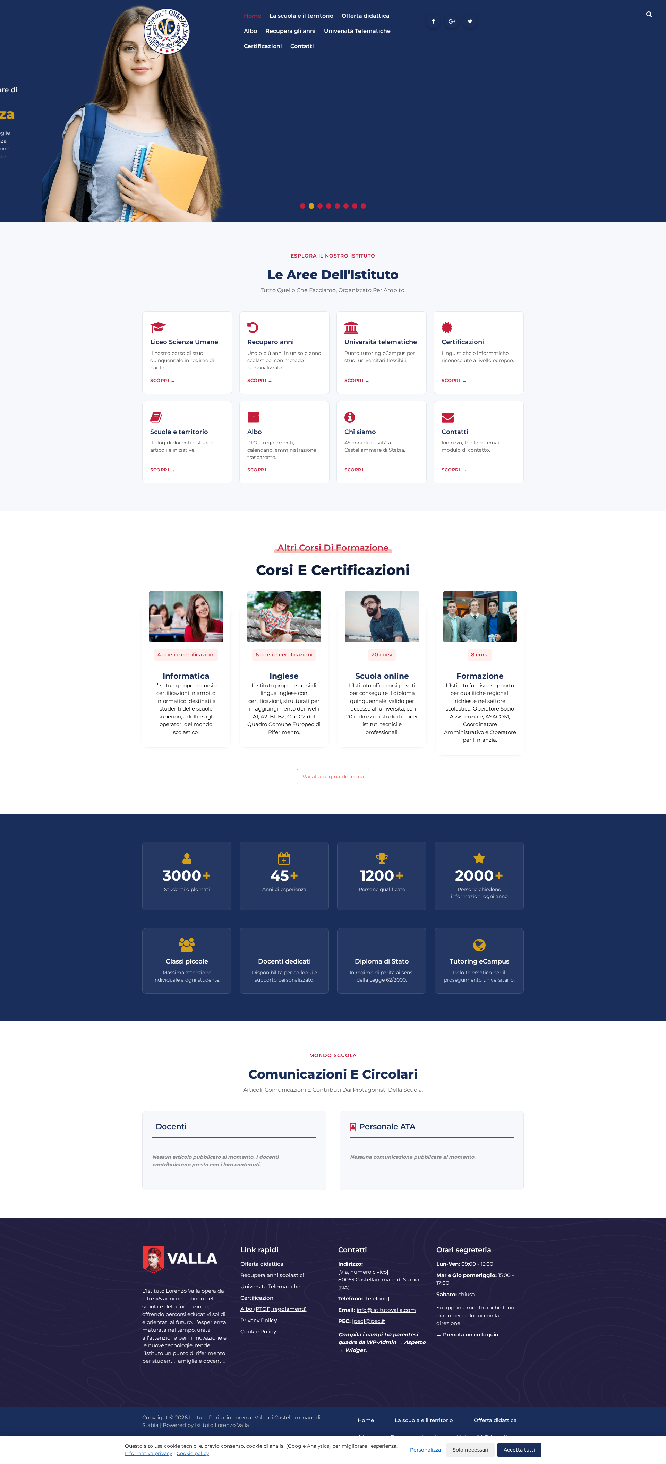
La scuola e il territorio (301, 15)
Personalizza (425, 1450)
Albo (250, 31)
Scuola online (382, 676)
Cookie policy (193, 1453)
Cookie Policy (258, 1331)
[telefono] (377, 1298)
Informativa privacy (148, 1453)
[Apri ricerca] (649, 14)
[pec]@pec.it (368, 1321)
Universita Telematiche (270, 1286)
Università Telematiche (357, 31)
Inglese (284, 676)
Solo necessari (470, 1450)
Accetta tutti (519, 1450)
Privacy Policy (258, 1320)
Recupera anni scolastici (272, 1275)
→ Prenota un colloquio (467, 1334)
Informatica (186, 676)
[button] (302, 206)
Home (252, 15)
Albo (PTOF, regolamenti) (273, 1309)
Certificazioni (263, 46)
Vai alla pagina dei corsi (333, 776)
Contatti (302, 46)
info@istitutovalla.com (386, 1310)
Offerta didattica (366, 15)
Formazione (480, 676)
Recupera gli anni (290, 31)
